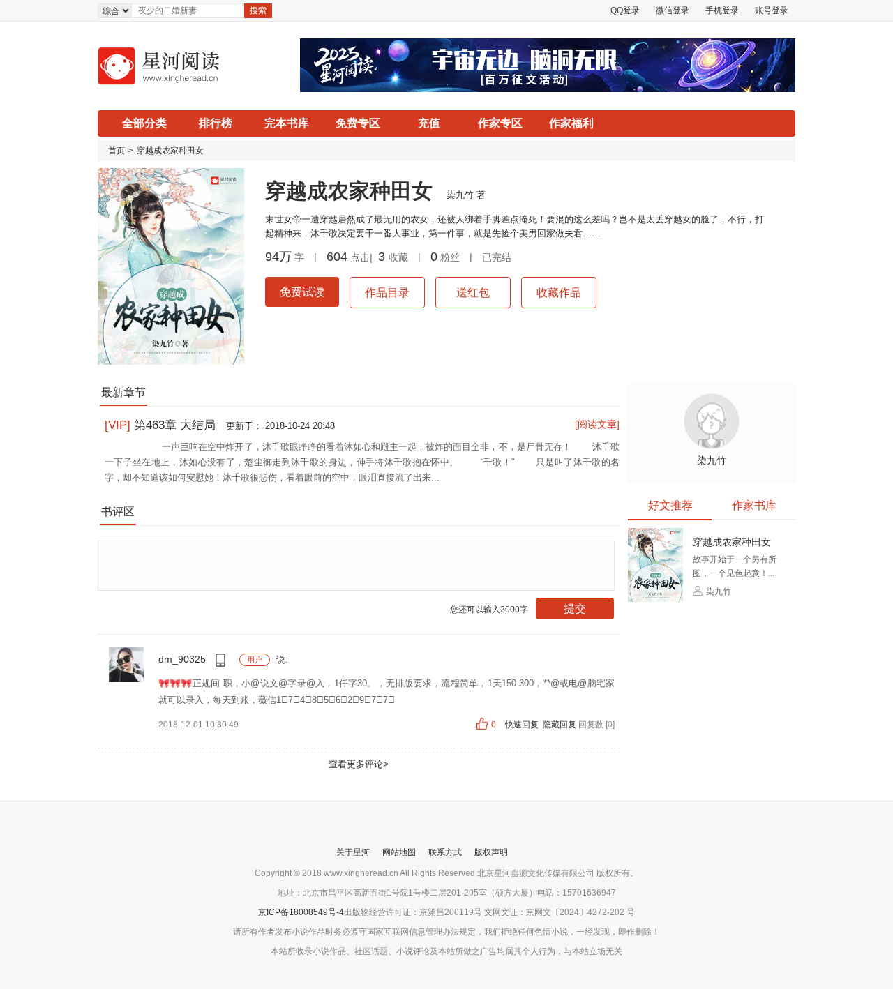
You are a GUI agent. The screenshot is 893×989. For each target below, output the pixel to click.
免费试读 (302, 292)
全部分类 (144, 123)
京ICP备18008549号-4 (301, 912)
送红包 (473, 293)
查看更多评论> (359, 764)
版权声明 (491, 852)
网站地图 (399, 852)
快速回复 (523, 725)
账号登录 (771, 10)
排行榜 (215, 123)
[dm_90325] (126, 681)
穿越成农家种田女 (170, 151)
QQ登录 (625, 10)
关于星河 (353, 852)
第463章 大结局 (162, 425)
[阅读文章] (597, 424)
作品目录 (387, 293)
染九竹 (460, 195)
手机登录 (722, 10)
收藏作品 (558, 293)
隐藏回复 (559, 725)
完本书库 (286, 123)
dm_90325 (183, 659)
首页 (116, 151)
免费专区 (358, 123)
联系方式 (445, 852)
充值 (429, 123)
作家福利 (571, 123)
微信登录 (672, 10)
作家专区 (500, 123)
